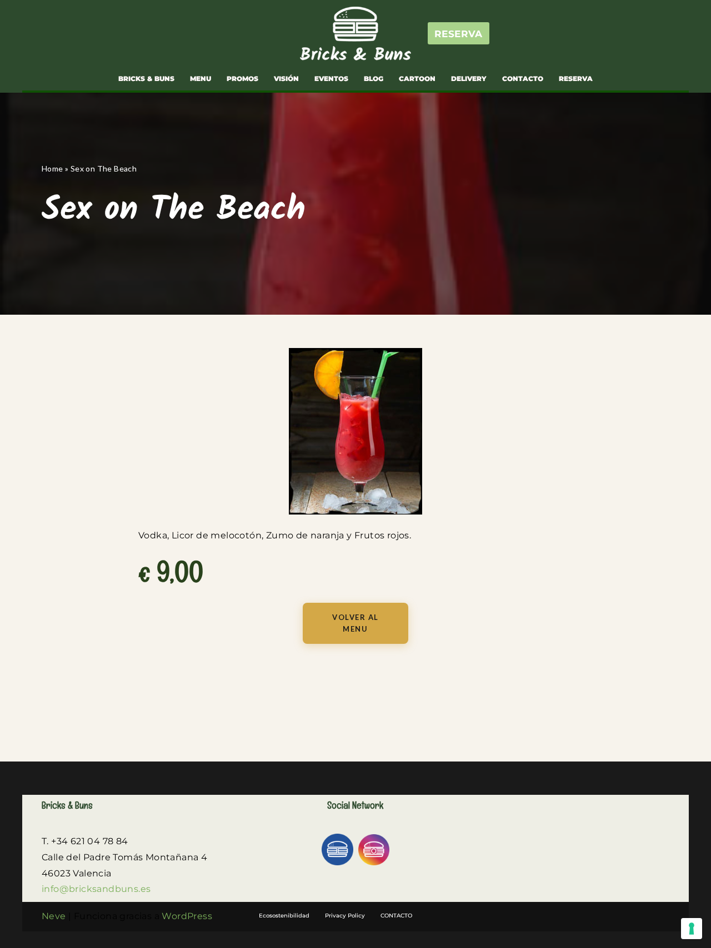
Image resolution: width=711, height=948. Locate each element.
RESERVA (458, 33)
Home (52, 168)
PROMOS (242, 78)
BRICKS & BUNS (146, 78)
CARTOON (417, 78)
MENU (200, 78)
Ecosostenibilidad (284, 915)
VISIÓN (286, 78)
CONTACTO (522, 78)
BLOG (373, 78)
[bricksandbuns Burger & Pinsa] (355, 33)
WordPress (187, 916)
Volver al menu (355, 623)
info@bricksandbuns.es (96, 889)
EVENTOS (331, 78)
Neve (54, 916)
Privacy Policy (345, 915)
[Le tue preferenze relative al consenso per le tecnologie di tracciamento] (691, 928)
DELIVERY (469, 78)
